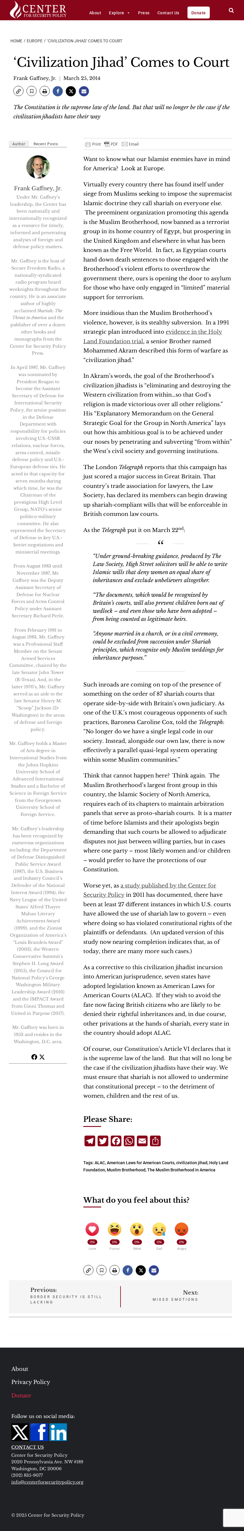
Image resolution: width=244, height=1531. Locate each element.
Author (18, 144)
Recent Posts (46, 144)
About (95, 12)
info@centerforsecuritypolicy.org (47, 1482)
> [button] (231, 10)
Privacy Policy (30, 1382)
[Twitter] (42, 1056)
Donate (198, 12)
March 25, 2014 (81, 78)
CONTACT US (27, 1447)
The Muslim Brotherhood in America (181, 1169)
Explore (116, 12)
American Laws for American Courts (140, 1162)
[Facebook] (34, 1056)
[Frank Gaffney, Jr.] (38, 167)
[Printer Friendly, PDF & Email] (112, 144)
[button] (18, 91)
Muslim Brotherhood (126, 1169)
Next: (175, 1295)
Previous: (66, 1295)
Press (144, 12)
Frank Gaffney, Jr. (34, 78)
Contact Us (168, 12)
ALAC (100, 1162)
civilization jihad (191, 1162)
